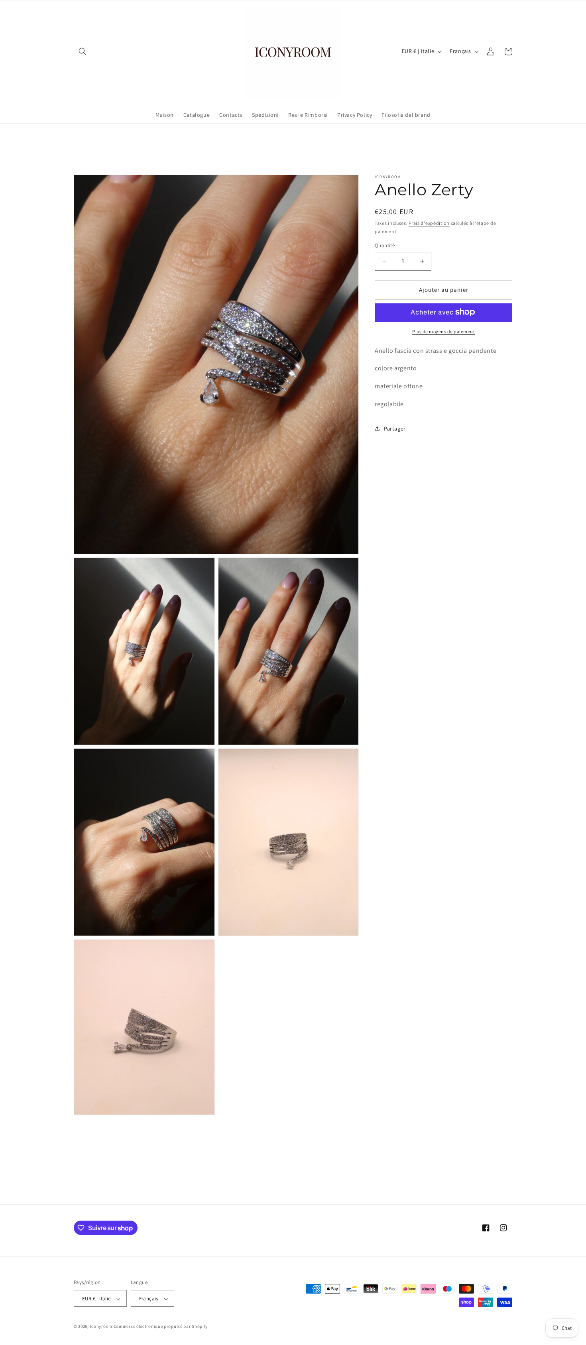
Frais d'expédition (429, 223)
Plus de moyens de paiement (443, 331)
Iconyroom (101, 1326)
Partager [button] (395, 428)
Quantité (385, 245)
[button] (82, 51)
